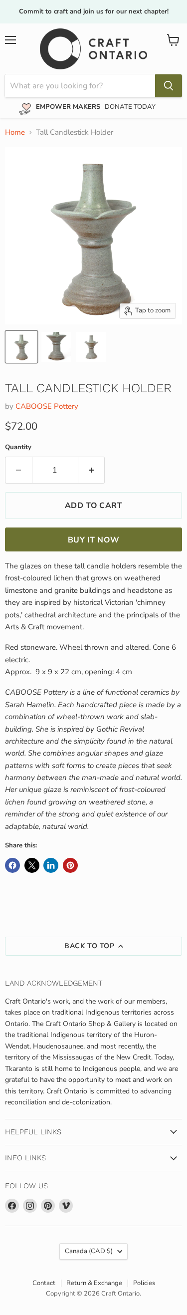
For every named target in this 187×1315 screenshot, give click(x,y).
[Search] (168, 85)
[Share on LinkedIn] (50, 865)
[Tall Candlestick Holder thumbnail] (21, 347)
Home (15, 132)
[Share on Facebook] (12, 865)
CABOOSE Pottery (46, 406)
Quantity (18, 447)
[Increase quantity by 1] (91, 470)
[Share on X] (31, 865)
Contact (43, 1283)
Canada (89, 1251)
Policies (144, 1283)
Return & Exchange (94, 1283)
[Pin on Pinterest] (70, 865)
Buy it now (93, 539)
